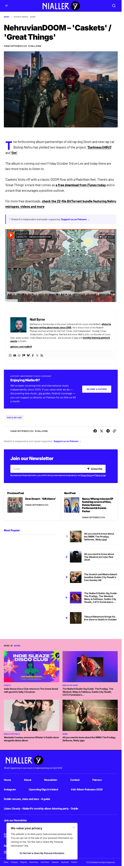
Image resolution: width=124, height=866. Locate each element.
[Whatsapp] (19, 355)
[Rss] (41, 355)
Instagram (10, 789)
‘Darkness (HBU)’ (99, 147)
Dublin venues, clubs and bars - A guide (27, 799)
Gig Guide (65, 862)
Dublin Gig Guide (70, 685)
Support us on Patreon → (75, 219)
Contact (75, 779)
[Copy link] (114, 431)
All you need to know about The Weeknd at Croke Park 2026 (99, 557)
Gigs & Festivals (12, 734)
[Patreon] (23, 355)
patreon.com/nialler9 (21, 346)
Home (7, 779)
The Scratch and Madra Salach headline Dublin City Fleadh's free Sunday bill (100, 577)
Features (55, 862)
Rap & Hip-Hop (14, 417)
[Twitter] (37, 355)
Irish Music (45, 862)
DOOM (33, 17)
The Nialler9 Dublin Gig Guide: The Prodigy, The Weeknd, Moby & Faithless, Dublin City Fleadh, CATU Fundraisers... (101, 597)
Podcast (14, 862)
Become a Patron (97, 389)
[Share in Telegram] (108, 431)
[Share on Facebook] (95, 431)
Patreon (97, 779)
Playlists (23, 862)
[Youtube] (14, 355)
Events (7, 685)
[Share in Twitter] (101, 431)
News (6, 17)
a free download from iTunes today (81, 185)
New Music (34, 862)
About (27, 779)
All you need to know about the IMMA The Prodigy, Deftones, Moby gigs (99, 536)
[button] (7, 5)
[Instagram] (10, 355)
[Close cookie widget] (73, 827)
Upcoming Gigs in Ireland (43, 789)
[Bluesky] (28, 355)
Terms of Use (100, 475)
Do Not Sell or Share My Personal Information (42, 853)
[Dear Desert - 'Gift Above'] (32, 505)
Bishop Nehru (21, 17)
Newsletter (50, 779)
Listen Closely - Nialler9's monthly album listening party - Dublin (41, 808)
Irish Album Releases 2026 (86, 789)
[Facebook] (32, 355)
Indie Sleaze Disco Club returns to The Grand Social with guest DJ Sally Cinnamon (31, 690)
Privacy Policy (86, 475)
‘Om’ (14, 153)
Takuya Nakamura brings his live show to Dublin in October (100, 618)
